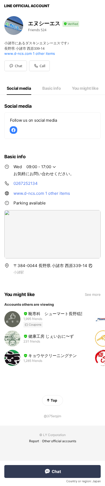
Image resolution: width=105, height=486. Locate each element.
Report (34, 441)
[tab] (19, 88)
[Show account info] (70, 24)
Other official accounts (59, 441)
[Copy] (90, 265)
